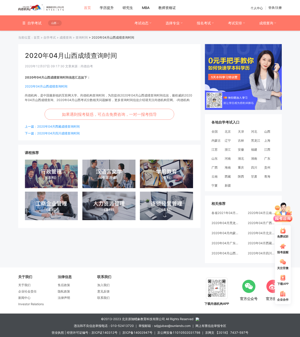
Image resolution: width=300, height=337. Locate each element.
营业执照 (58, 332)
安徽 (241, 149)
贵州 (267, 167)
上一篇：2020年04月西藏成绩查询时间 (52, 126)
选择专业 (173, 23)
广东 (267, 158)
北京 (228, 131)
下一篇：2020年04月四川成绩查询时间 (52, 133)
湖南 (254, 158)
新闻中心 (24, 298)
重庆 (241, 167)
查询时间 (82, 37)
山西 (267, 131)
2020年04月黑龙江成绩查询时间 (225, 223)
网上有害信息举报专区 (210, 326)
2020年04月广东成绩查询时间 (225, 243)
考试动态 (141, 23)
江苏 (214, 149)
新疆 (228, 185)
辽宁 (228, 140)
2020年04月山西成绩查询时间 (46, 86)
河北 (254, 131)
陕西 (241, 176)
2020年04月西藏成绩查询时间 (261, 243)
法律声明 (64, 298)
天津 (241, 131)
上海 (267, 140)
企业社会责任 (27, 291)
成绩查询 (266, 23)
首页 (30, 37)
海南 (228, 167)
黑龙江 (255, 140)
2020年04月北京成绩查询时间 (261, 233)
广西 (214, 167)
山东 (214, 158)
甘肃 (254, 176)
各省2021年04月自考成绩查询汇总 (225, 213)
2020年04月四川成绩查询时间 (261, 253)
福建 (254, 149)
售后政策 (64, 285)
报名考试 (204, 23)
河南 (228, 158)
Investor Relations (31, 304)
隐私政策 (64, 291)
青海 (267, 176)
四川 (254, 167)
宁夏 (214, 185)
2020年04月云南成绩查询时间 (261, 213)
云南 (214, 176)
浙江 (228, 149)
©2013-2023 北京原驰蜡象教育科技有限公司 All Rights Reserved (147, 319)
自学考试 (51, 37)
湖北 (241, 158)
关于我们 (24, 285)
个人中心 (257, 8)
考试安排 (235, 23)
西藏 (228, 176)
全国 (214, 131)
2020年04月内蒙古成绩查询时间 (225, 233)
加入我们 (103, 285)
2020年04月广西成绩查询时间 (261, 223)
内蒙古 (216, 140)
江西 (267, 149)
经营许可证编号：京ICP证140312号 (92, 332)
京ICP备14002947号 (137, 332)
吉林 (241, 140)
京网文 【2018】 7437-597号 (226, 332)
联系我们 (103, 298)
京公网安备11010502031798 (178, 332)
